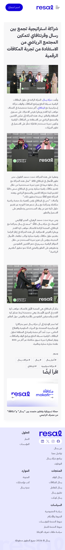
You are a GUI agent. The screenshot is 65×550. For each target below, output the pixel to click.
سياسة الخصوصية (53, 511)
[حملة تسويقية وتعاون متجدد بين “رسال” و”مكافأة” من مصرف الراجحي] (32, 392)
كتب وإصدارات (22, 482)
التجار (27, 439)
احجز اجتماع (14, 7)
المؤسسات (24, 444)
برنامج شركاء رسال (54, 458)
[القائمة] (58, 7)
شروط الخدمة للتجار (53, 527)
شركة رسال (47, 100)
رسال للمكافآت (55, 482)
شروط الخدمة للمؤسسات (50, 521)
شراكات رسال (24, 360)
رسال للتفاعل (56, 487)
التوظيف (58, 464)
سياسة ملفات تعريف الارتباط (49, 532)
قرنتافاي (41, 108)
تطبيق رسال (56, 493)
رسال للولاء (57, 477)
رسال (38, 360)
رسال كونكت (56, 498)
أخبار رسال (51, 360)
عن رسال (58, 448)
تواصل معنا (57, 453)
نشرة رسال (24, 487)
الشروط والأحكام (54, 516)
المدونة (26, 477)
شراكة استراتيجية (48, 366)
